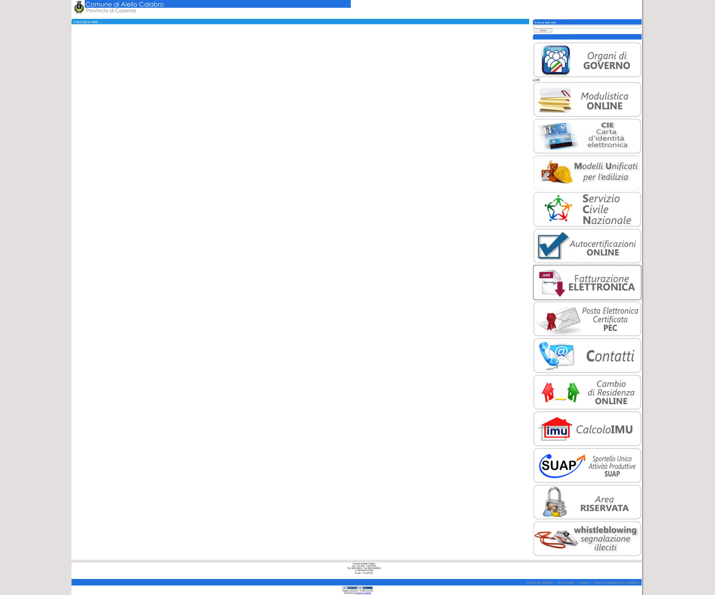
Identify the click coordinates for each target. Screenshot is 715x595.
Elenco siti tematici (539, 582)
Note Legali (566, 582)
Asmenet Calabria (363, 593)
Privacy (584, 582)
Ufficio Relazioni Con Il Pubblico (617, 582)
